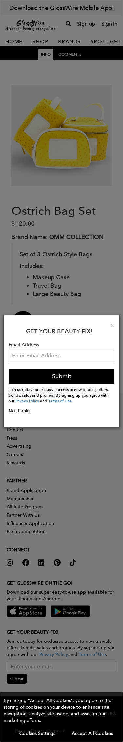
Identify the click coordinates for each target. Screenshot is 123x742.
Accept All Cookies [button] (92, 733)
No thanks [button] (19, 411)
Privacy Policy (27, 400)
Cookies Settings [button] (37, 733)
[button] (61, 717)
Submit (61, 376)
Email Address (24, 345)
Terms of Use (60, 400)
